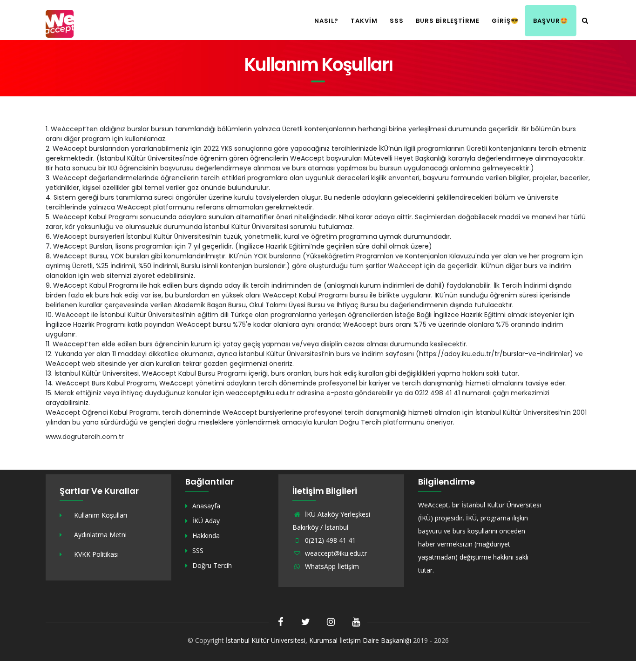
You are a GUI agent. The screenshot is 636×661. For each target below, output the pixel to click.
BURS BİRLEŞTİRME (448, 20)
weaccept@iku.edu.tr (335, 553)
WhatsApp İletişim (331, 566)
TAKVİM (364, 20)
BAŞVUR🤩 (550, 20)
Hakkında (206, 535)
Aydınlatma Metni (100, 534)
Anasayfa (206, 505)
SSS (397, 20)
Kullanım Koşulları (100, 515)
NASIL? (326, 20)
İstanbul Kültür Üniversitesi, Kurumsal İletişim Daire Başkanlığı (318, 640)
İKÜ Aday (206, 520)
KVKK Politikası (96, 554)
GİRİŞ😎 (505, 20)
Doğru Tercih (212, 565)
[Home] (60, 22)
